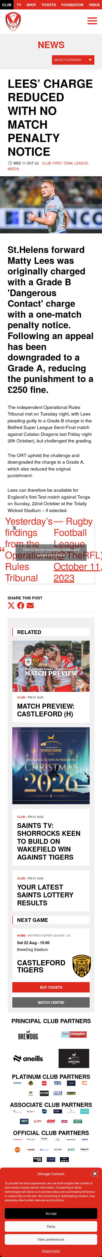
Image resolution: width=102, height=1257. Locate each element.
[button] (95, 1173)
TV (19, 4)
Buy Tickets (51, 987)
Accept (51, 1213)
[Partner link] (28, 1034)
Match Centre (51, 1002)
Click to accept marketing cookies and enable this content (51, 552)
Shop (31, 4)
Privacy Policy (51, 1251)
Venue (94, 4)
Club (6, 4)
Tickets (49, 4)
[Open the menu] (92, 21)
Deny (51, 1226)
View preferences (51, 1239)
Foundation (72, 4)
